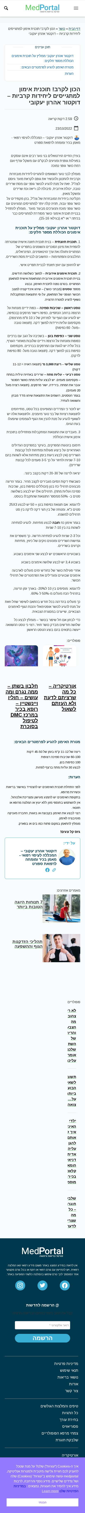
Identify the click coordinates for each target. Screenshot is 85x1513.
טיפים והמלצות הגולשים (59, 1406)
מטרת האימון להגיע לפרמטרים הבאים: (47, 67)
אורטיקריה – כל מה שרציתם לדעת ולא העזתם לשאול (60, 697)
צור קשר (71, 1391)
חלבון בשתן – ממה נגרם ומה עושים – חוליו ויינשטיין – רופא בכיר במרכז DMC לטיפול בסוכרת (22, 706)
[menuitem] (6, 8)
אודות (73, 1384)
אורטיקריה (70, 1455)
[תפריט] (76, 8)
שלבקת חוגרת (67, 1440)
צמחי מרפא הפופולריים (59, 1433)
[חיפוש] (6, 8)
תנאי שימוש (69, 1370)
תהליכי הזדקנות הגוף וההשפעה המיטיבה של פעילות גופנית (27, 948)
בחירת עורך (68, 1420)
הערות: (68, 73)
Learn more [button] (50, 1491)
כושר (62, 28)
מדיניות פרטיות (66, 1364)
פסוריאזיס (70, 1426)
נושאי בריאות (68, 1377)
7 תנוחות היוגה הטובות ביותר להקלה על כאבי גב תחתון (24, 909)
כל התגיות (70, 1413)
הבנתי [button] (42, 1502)
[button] (42, 1338)
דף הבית (74, 28)
